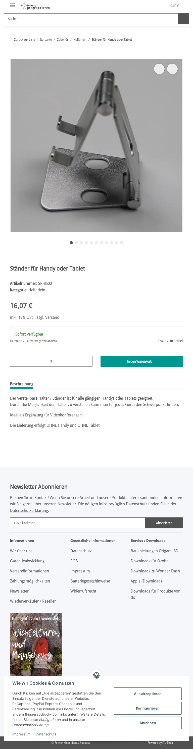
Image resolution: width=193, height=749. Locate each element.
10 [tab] (116, 242)
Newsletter (19, 591)
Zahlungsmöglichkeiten (30, 581)
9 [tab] (111, 242)
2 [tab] (76, 242)
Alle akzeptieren (148, 693)
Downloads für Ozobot (150, 561)
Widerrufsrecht (83, 591)
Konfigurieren (148, 708)
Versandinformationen (29, 571)
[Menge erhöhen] (86, 361)
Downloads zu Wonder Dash (155, 571)
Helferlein (36, 290)
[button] (143, 6)
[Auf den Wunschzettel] (172, 68)
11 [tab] (121, 242)
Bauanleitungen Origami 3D (154, 551)
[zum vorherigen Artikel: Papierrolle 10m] (166, 39)
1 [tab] (71, 242)
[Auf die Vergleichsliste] (159, 68)
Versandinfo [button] (49, 341)
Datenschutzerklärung (29, 510)
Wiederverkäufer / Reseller (33, 601)
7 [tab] (101, 242)
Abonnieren (164, 522)
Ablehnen (147, 723)
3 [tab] (81, 242)
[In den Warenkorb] (14, 56)
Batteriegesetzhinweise (90, 581)
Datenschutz (46, 734)
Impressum (21, 734)
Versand (52, 317)
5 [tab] (91, 242)
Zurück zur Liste (24, 39)
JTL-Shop (167, 742)
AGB (74, 561)
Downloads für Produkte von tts (155, 594)
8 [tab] (106, 242)
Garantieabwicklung (27, 561)
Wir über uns (21, 551)
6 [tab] (96, 242)
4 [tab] (86, 242)
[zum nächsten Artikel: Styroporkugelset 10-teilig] (177, 39)
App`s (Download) (146, 581)
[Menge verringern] (15, 361)
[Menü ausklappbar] (12, 3)
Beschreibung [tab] (21, 384)
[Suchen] (183, 18)
